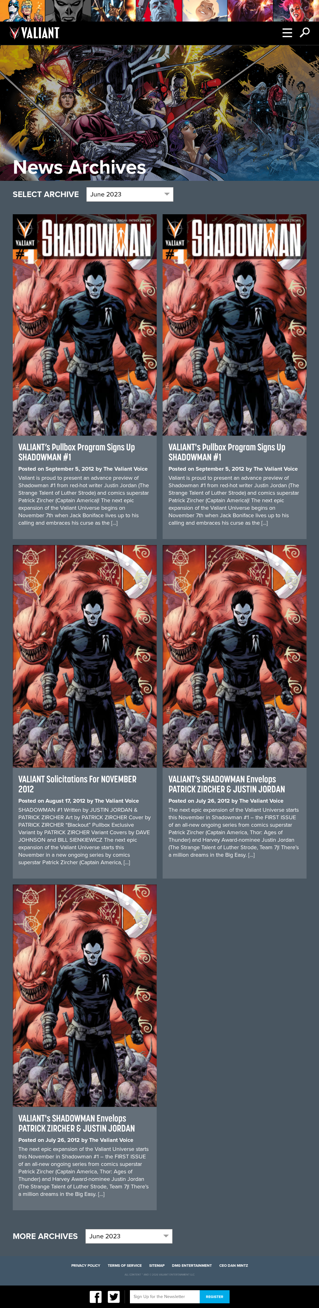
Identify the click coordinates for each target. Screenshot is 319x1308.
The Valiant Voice (125, 468)
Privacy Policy (85, 1265)
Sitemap (156, 1265)
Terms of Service (125, 1265)
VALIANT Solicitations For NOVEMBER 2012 (77, 784)
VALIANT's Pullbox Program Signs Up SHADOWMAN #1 (227, 452)
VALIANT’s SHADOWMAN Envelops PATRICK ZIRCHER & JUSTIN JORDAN (227, 784)
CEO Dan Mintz (233, 1265)
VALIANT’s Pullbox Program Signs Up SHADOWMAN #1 (76, 452)
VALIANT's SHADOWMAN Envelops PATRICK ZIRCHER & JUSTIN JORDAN (76, 1123)
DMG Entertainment (192, 1265)
